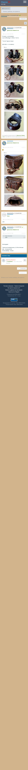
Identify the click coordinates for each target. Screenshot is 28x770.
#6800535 (24, 34)
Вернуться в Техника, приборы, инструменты (13, 277)
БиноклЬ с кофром (10, 15)
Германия (8, 263)
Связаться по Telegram (13, 292)
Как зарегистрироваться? (14, 288)
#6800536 (24, 147)
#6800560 (24, 233)
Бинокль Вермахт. (11, 260)
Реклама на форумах (8, 286)
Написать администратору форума (13, 290)
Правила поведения (19, 286)
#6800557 (24, 219)
